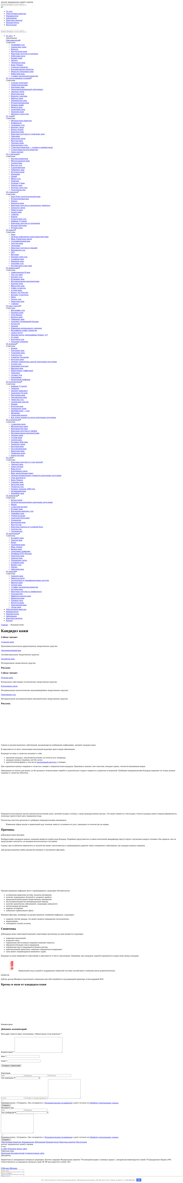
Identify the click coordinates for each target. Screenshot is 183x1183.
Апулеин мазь (17, 589)
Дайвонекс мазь (17, 170)
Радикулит (15, 324)
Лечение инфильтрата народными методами (30, 237)
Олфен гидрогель (18, 288)
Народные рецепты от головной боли (27, 527)
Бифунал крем (17, 98)
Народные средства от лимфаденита (26, 591)
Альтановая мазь (18, 167)
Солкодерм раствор (19, 507)
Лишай (14, 176)
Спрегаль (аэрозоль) (19, 67)
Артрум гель (16, 529)
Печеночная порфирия (20, 379)
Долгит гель (16, 299)
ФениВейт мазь (17, 493)
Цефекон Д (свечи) (19, 221)
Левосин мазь (17, 558)
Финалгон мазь (17, 203)
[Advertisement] (75, 724)
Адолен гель (16, 364)
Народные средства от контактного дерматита (30, 205)
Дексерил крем (17, 143)
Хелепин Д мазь (18, 183)
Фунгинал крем (17, 172)
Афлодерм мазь (17, 569)
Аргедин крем (17, 243)
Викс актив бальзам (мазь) (22, 473)
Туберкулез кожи (18, 516)
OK (139, 1180)
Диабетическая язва (19, 85)
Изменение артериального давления (26, 328)
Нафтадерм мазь (18, 74)
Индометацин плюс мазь (21, 266)
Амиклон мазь (17, 576)
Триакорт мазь (17, 600)
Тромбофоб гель (18, 45)
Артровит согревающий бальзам (25, 321)
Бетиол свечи (16, 500)
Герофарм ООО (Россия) (21, 554)
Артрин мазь (16, 440)
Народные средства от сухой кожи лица (28, 134)
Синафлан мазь (17, 259)
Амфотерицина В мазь (20, 272)
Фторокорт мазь (17, 279)
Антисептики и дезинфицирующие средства (30, 580)
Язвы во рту (16, 469)
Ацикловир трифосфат (20, 551)
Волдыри (15, 254)
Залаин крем (16, 212)
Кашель (14, 216)
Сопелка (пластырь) (19, 83)
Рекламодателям (18, 1153)
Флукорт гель (16, 277)
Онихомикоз (16, 377)
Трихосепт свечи (18, 208)
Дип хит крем (17, 275)
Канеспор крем (17, 132)
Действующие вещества (16, 609)
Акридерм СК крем (19, 393)
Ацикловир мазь (18, 109)
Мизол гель (16, 179)
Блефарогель (16, 123)
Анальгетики (16, 163)
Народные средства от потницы (24, 54)
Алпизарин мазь (18, 353)
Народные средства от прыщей (24, 248)
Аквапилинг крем (18, 47)
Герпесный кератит (19, 415)
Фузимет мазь (17, 509)
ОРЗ (13, 252)
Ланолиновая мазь (19, 605)
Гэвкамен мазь (17, 482)
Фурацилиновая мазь (20, 103)
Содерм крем (16, 437)
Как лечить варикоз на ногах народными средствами (33, 417)
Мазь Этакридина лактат (21, 239)
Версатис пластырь (19, 96)
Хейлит (14, 201)
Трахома (14, 326)
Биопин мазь (16, 549)
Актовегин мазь (8, 659)
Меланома (15, 413)
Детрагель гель (17, 487)
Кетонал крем (17, 317)
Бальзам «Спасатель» (20, 295)
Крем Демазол (17, 65)
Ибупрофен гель (18, 310)
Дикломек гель (17, 263)
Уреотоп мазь (16, 185)
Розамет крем (16, 58)
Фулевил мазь (17, 228)
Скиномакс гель (18, 125)
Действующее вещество (16, 14)
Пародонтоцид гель (19, 145)
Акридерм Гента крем (20, 518)
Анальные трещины (19, 341)
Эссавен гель (16, 375)
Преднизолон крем (19, 51)
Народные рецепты (14, 20)
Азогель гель (16, 355)
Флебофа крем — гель (20, 411)
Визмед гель (16, 565)
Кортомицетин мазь (19, 429)
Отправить (6, 1105)
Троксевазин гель (8, 694)
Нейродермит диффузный (22, 370)
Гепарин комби (17, 105)
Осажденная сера (18, 190)
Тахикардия (16, 520)
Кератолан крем (17, 451)
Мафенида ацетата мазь (21, 596)
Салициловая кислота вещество (24, 150)
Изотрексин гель (18, 250)
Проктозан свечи (18, 138)
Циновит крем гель (19, 257)
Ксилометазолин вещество (22, 69)
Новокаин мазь (17, 261)
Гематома (15, 181)
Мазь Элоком (16, 547)
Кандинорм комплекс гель (22, 511)
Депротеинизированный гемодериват (27, 89)
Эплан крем (16, 607)
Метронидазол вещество (21, 121)
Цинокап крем (17, 312)
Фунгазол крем (17, 359)
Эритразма (15, 246)
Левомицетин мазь (19, 100)
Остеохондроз (17, 594)
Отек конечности (18, 478)
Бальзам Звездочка (19, 225)
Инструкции (11, 25)
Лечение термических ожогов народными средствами (34, 362)
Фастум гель (16, 524)
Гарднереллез (16, 531)
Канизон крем (17, 283)
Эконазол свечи (17, 92)
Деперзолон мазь (18, 62)
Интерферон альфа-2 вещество (24, 330)
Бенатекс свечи (17, 127)
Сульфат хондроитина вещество (24, 76)
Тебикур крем (17, 210)
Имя (3, 1056)
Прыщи (14, 404)
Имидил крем (17, 583)
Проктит (14, 49)
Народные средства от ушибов (24, 431)
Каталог (9, 620)
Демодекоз (15, 136)
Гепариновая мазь (18, 491)
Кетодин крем (17, 141)
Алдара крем (16, 290)
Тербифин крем (17, 513)
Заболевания (11, 18)
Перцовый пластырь (19, 366)
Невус (13, 297)
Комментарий (7, 1052)
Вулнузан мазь (17, 406)
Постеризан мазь (18, 395)
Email (4, 1061)
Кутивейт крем (17, 538)
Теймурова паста (18, 56)
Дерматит (15, 388)
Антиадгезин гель (18, 219)
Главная (4, 625)
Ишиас (14, 504)
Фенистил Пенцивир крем (22, 71)
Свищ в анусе (17, 333)
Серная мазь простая (19, 402)
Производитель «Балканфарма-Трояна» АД (29, 335)
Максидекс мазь (18, 286)
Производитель (12, 22)
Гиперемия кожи (18, 545)
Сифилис (15, 214)
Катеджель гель (17, 339)
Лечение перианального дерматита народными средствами (36, 475)
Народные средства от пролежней (25, 223)
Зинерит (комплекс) (19, 391)
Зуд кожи (15, 337)
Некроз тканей (17, 129)
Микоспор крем (17, 598)
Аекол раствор (17, 152)
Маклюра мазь (17, 368)
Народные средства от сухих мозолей (27, 462)
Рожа (13, 234)
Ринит (13, 542)
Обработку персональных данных (104, 1103)
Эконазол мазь (17, 464)
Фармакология (12, 16)
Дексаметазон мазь (19, 397)
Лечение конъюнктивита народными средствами (32, 502)
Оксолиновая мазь (19, 449)
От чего (9, 11)
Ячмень (14, 348)
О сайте (4, 1149)
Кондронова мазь (18, 522)
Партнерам (5, 1153)
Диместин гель (17, 400)
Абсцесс (14, 60)
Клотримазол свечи (19, 471)
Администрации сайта (34, 1153)
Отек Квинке (16, 315)
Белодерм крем (17, 446)
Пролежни (15, 174)
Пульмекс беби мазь (19, 442)
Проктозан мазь (17, 94)
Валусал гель (16, 165)
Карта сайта (22, 1149)
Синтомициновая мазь (20, 241)
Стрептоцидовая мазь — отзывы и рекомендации (32, 147)
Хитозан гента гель (19, 187)
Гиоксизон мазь (17, 556)
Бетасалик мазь (17, 484)
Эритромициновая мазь (11, 650)
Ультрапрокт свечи (19, 560)
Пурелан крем (7, 678)
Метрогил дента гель (20, 114)
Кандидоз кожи (17, 603)
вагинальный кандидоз (46, 762)
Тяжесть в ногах (18, 578)
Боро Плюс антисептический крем (25, 196)
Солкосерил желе (18, 424)
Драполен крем (17, 112)
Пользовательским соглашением (58, 1103)
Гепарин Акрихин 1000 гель (23, 489)
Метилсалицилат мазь (20, 161)
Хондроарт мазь (17, 87)
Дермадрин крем (18, 453)
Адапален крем (7, 642)
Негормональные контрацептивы (25, 281)
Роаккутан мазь (17, 455)
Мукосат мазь (16, 107)
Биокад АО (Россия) (19, 292)
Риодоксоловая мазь (19, 158)
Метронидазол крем (19, 426)
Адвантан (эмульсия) (20, 357)
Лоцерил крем (17, 435)
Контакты (12, 1149)
